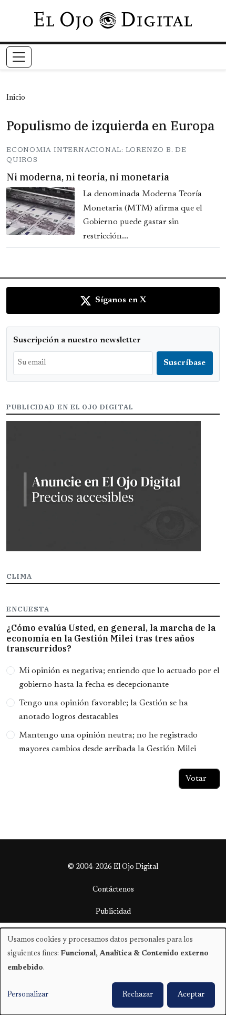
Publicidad (113, 912)
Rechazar (137, 995)
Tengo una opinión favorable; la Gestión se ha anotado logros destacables (103, 710)
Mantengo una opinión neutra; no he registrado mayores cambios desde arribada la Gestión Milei (108, 742)
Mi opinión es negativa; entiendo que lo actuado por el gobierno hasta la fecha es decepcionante (119, 678)
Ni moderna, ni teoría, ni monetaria (87, 177)
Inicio (15, 98)
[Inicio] (112, 21)
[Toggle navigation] (19, 57)
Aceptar (191, 995)
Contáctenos (113, 890)
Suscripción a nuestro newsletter (77, 340)
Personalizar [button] (27, 995)
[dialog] (113, 971)
